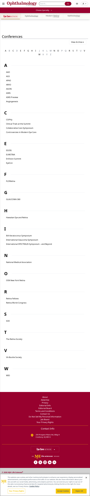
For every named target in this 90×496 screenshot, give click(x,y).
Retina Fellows (12, 298)
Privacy (45, 402)
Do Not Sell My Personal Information (45, 416)
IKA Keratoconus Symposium (19, 235)
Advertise (45, 400)
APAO (8, 80)
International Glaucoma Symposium (22, 240)
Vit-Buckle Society (14, 357)
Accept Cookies (63, 491)
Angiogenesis (12, 101)
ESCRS (9, 150)
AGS (8, 76)
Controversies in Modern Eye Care (21, 132)
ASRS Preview (12, 97)
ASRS (8, 93)
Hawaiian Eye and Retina (17, 217)
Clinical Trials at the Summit (18, 124)
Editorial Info (45, 405)
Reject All (79, 491)
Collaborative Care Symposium (19, 128)
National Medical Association (19, 262)
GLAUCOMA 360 (13, 199)
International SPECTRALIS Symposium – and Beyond (29, 244)
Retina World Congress (16, 302)
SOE (8, 321)
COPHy (9, 119)
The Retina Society (14, 339)
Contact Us (45, 414)
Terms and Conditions (45, 411)
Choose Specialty (42, 10)
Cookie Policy (34, 486)
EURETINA (10, 154)
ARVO (8, 84)
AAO (8, 72)
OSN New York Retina (15, 280)
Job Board (45, 419)
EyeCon (9, 163)
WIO (8, 375)
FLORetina (10, 181)
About (45, 397)
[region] (45, 485)
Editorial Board (45, 408)
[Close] (86, 477)
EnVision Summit (13, 158)
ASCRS (9, 89)
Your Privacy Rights (45, 422)
